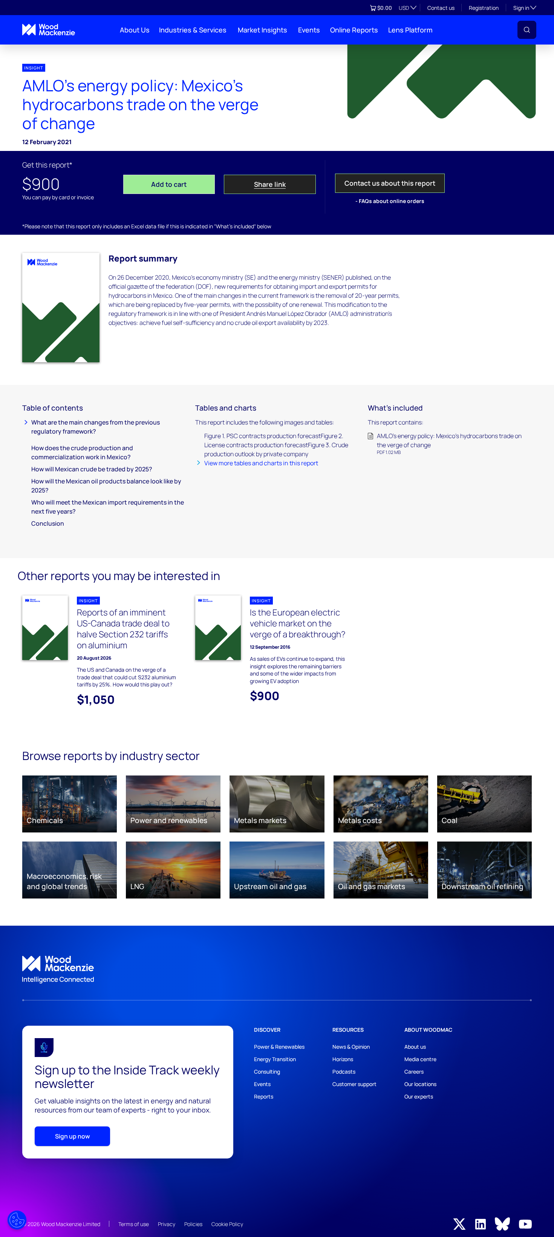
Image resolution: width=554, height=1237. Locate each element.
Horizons (342, 1059)
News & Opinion (351, 1046)
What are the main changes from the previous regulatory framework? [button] (95, 426)
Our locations (420, 1084)
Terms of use (133, 1224)
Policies (193, 1224)
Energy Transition (275, 1059)
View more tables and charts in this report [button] (261, 463)
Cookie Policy (227, 1224)
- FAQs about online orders (389, 201)
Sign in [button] (524, 7)
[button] (526, 30)
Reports (263, 1096)
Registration (484, 7)
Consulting (267, 1071)
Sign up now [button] (72, 1136)
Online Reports (354, 29)
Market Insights (262, 29)
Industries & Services (192, 29)
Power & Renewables (279, 1046)
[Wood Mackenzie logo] (48, 30)
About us (415, 1046)
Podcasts (343, 1071)
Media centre (420, 1059)
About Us (135, 29)
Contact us (441, 7)
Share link (270, 184)
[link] (277, 970)
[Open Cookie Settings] (17, 1220)
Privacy (166, 1224)
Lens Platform (410, 29)
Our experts (418, 1096)
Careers (414, 1071)
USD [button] (404, 7)
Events (309, 29)
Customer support (354, 1084)
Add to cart (169, 184)
